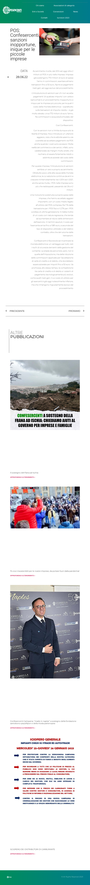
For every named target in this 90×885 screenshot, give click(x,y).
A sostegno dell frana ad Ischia (24, 473)
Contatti (44, 18)
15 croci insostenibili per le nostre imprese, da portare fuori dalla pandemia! (44, 571)
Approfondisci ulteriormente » (22, 477)
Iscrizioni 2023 (63, 18)
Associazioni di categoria (64, 5)
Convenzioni (58, 11)
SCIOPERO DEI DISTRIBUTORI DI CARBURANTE (32, 849)
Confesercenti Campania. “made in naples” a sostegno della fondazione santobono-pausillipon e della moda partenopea (43, 722)
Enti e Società (38, 11)
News (75, 11)
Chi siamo (40, 5)
